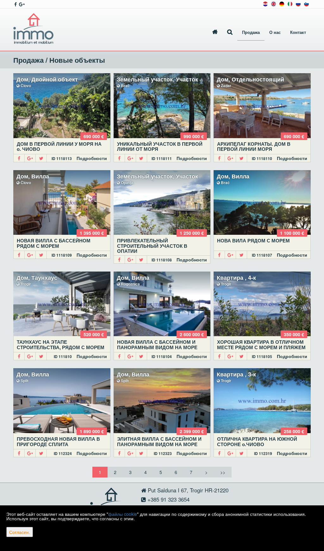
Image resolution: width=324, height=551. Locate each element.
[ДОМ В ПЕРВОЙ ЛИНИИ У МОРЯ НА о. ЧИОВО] (61, 105)
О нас (275, 32)
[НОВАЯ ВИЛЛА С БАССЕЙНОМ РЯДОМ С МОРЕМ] (61, 202)
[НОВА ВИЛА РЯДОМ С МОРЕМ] (262, 202)
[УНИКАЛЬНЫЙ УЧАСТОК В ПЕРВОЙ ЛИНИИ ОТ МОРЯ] (162, 105)
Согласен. (19, 532)
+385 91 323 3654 (168, 499)
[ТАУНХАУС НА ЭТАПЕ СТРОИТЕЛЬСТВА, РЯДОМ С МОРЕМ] (61, 304)
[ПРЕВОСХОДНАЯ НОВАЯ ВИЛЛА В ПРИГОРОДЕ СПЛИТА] (61, 400)
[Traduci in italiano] (290, 3)
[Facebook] (19, 158)
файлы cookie (122, 514)
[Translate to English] (273, 3)
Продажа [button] (251, 32)
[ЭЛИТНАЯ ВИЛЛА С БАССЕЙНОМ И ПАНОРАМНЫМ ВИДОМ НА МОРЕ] (162, 400)
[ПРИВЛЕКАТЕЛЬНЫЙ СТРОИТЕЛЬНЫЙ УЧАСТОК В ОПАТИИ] (162, 202)
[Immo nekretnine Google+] (21, 4)
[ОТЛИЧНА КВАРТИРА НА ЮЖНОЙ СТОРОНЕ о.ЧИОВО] (262, 400)
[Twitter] (41, 158)
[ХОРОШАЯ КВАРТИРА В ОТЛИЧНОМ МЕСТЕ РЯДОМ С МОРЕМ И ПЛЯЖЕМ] (262, 304)
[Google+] (30, 158)
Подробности (92, 158)
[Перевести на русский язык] (298, 3)
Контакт (298, 32)
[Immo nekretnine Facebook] (15, 4)
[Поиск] (229, 32)
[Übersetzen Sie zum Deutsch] (281, 3)
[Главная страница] (215, 32)
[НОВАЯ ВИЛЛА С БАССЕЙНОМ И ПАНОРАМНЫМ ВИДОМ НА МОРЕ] (162, 304)
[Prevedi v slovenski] (306, 3)
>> (222, 472)
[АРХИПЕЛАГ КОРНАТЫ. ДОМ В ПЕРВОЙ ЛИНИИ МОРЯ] (262, 105)
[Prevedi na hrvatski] (265, 3)
